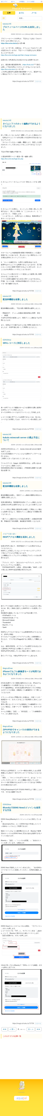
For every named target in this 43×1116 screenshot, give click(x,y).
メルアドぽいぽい (9, 534)
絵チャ (13, 1)
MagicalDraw (8, 668)
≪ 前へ (12, 1029)
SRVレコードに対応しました (16, 343)
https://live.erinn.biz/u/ (9, 43)
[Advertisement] (21, 101)
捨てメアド (4, 1)
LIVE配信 (21, 1)
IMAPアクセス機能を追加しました (19, 537)
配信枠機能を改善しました (15, 299)
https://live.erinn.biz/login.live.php (12, 159)
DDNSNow (7, 340)
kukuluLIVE (7, 24)
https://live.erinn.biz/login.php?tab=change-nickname (19, 55)
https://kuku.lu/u (28, 64)
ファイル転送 (30, 1)
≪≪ (4, 1029)
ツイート (38, 81)
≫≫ (38, 1029)
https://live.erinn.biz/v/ (8, 69)
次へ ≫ (31, 1029)
